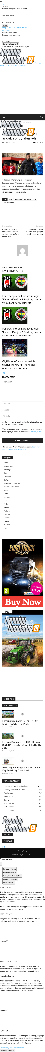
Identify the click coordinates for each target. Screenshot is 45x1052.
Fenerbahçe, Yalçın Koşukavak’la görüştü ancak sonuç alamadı (34, 231)
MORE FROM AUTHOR (13, 270)
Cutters (6, 480)
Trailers (7, 518)
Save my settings (7, 1050)
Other (6, 500)
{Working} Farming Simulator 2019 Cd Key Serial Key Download (22, 769)
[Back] (3, 4)
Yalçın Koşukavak (8, 202)
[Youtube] (4, 847)
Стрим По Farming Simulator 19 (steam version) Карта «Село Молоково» (10, 233)
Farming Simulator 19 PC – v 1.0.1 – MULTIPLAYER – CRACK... (21, 722)
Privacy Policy (7, 30)
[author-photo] (22, 256)
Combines (7, 476)
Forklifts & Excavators (12, 483)
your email (6, 41)
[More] (15, 147)
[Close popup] (1, 864)
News (6, 494)
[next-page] (5, 373)
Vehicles (7, 525)
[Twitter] (10, 147)
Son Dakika (27, 199)
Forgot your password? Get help (14, 28)
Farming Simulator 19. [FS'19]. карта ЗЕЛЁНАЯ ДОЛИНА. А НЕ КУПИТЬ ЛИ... (21, 745)
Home (6, 463)
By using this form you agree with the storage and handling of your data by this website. (22, 431)
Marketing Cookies (10, 879)
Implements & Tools (11, 487)
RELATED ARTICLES (12, 267)
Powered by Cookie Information (12, 1048)
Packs (6, 504)
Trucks (6, 521)
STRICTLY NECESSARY (12, 876)
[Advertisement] (22, 90)
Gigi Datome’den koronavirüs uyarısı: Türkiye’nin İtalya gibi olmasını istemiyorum (18, 365)
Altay (10, 199)
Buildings (7, 469)
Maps (6, 490)
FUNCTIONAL (8, 883)
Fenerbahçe (18, 199)
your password (8, 22)
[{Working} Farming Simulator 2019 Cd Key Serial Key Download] (22, 761)
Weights (7, 528)
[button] (4, 117)
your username (8, 15)
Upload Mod (8, 466)
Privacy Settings (9, 869)
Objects (7, 497)
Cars (5, 473)
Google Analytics (9, 872)
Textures (7, 511)
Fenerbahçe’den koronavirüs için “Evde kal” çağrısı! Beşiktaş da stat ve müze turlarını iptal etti (22, 299)
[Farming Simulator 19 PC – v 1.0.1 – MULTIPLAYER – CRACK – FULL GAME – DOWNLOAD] (22, 714)
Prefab (6, 507)
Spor (34, 199)
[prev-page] (3, 373)
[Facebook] (4, 147)
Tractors (7, 514)
